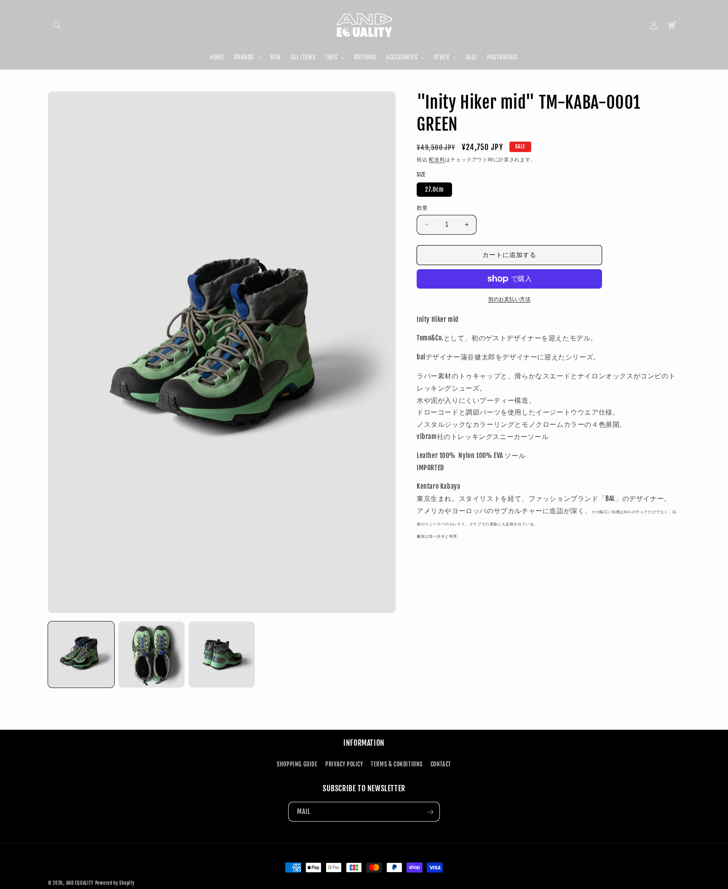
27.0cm (434, 189)
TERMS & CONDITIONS (397, 763)
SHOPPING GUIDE (297, 763)
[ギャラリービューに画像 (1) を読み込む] (81, 654)
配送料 (437, 159)
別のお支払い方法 (509, 299)
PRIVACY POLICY (344, 763)
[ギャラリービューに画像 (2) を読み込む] (151, 654)
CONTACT (441, 763)
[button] (57, 25)
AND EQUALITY (80, 883)
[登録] (430, 812)
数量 (422, 207)
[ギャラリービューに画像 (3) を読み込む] (222, 654)
